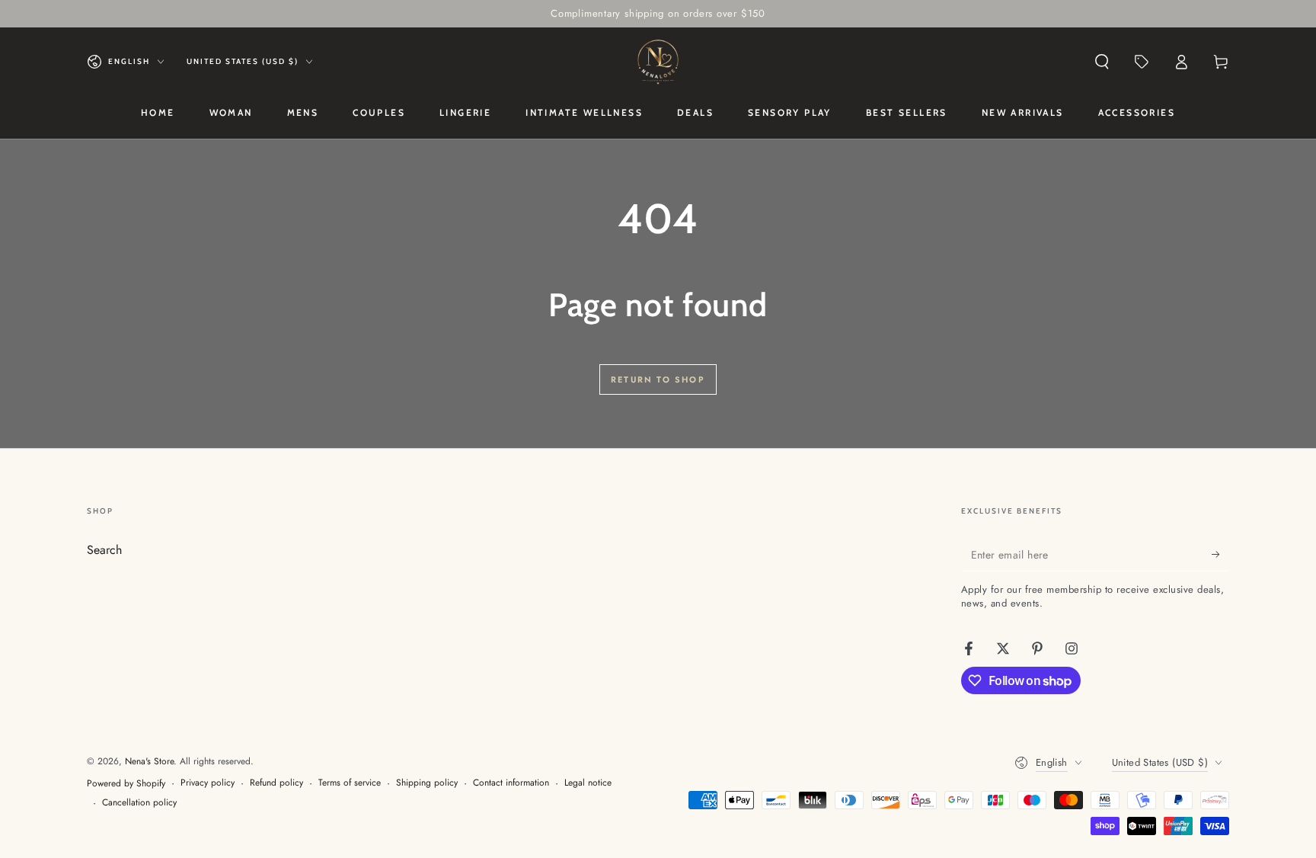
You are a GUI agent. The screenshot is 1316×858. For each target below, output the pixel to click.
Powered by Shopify (126, 783)
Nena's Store (149, 761)
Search (104, 550)
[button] (1102, 61)
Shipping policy (427, 782)
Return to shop (658, 379)
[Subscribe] (1220, 554)
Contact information (511, 782)
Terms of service (349, 782)
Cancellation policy (139, 802)
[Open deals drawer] (1141, 61)
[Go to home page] (658, 62)
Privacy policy (207, 782)
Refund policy (276, 782)
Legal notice (588, 782)
